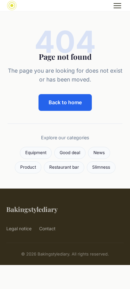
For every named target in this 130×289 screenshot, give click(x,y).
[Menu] (117, 6)
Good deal (70, 152)
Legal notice (19, 228)
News (99, 152)
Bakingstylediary (32, 209)
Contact (47, 228)
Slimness (101, 167)
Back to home (65, 102)
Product (28, 167)
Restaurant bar (64, 167)
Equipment (35, 152)
